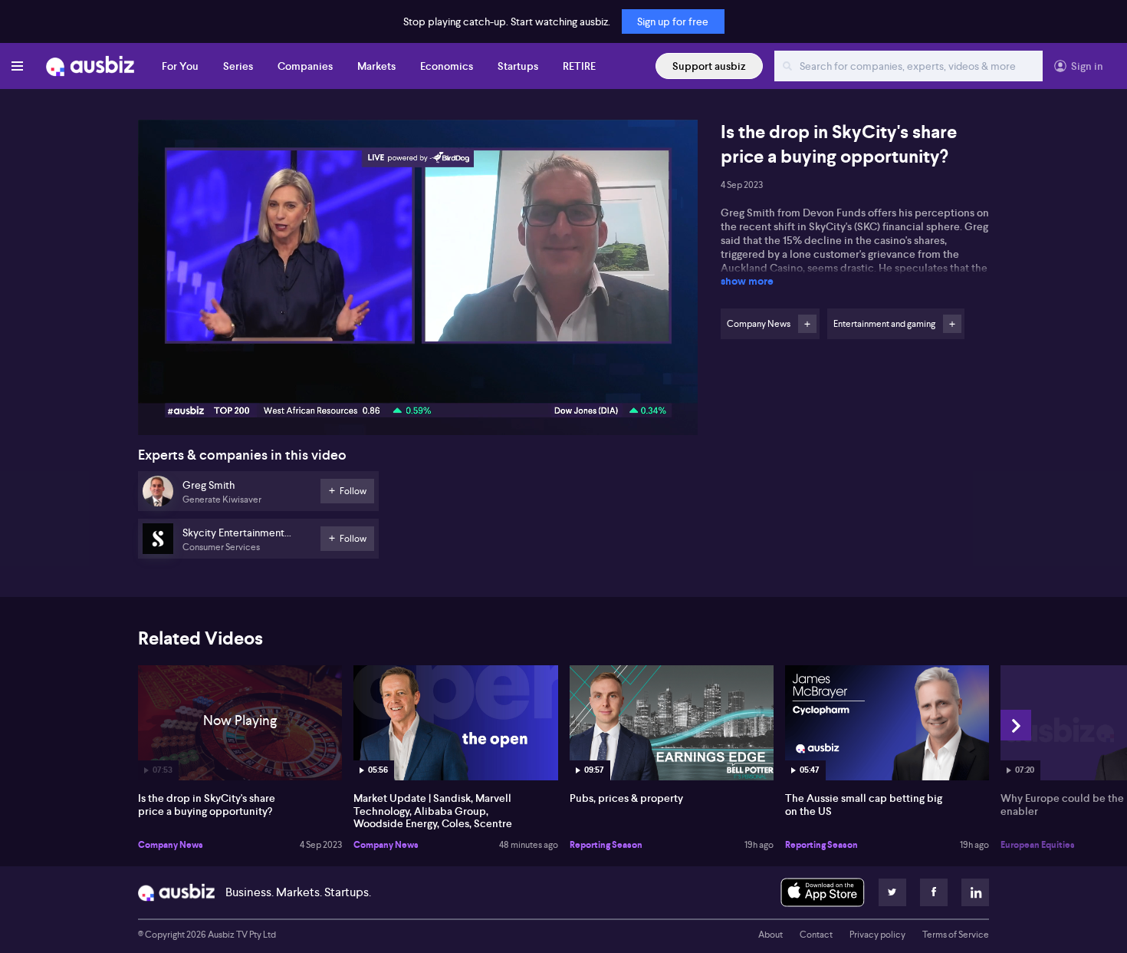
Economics (446, 66)
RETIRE (579, 66)
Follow (807, 324)
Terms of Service (955, 934)
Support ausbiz (709, 66)
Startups (518, 66)
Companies (305, 66)
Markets (376, 66)
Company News (170, 845)
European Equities (1038, 845)
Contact (816, 934)
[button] (422, 282)
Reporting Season (606, 845)
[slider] (418, 380)
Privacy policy (877, 934)
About (770, 934)
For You (180, 66)
